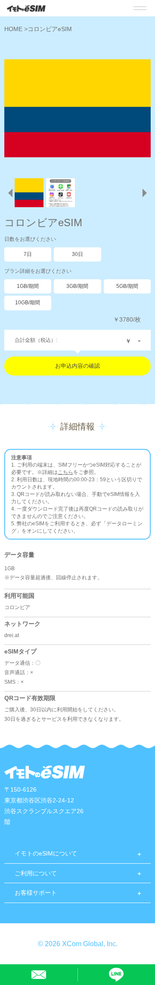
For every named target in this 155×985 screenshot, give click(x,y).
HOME (14, 28)
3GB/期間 (77, 286)
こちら (65, 472)
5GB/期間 (127, 286)
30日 (77, 254)
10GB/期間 (27, 303)
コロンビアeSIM (50, 28)
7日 (28, 254)
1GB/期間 (28, 286)
